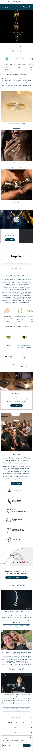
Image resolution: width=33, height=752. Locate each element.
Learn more (16, 205)
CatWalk (26, 614)
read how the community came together (16, 709)
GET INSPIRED (16, 405)
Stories (16, 727)
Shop (16, 732)
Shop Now (9, 239)
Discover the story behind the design (16, 626)
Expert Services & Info (16, 722)
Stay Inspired (16, 717)
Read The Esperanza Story (16, 577)
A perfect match (16, 669)
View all (16, 50)
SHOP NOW (16, 127)
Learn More (16, 483)
